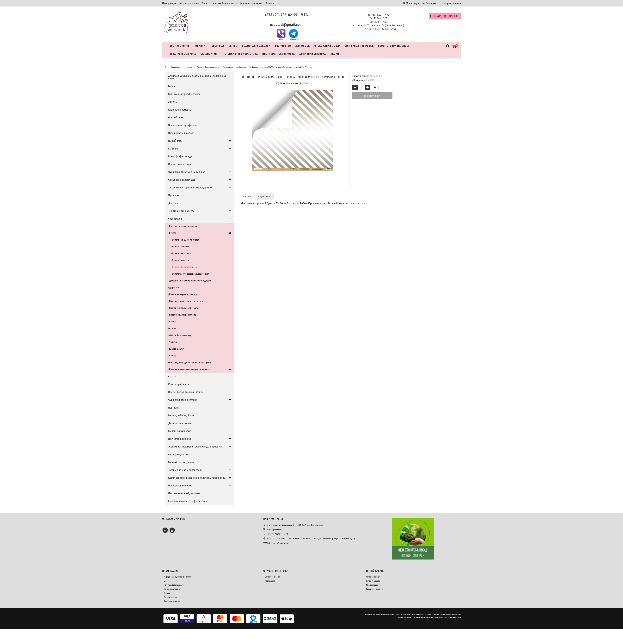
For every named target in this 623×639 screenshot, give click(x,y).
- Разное (172, 321)
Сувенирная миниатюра (181, 133)
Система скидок (170, 597)
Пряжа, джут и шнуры (180, 164)
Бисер (171, 86)
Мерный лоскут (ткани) (181, 462)
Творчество (283, 45)
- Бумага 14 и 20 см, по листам (185, 239)
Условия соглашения (251, 3)
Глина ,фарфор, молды (180, 156)
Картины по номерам (179, 109)
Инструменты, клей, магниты (184, 493)
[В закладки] (375, 87)
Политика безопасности (224, 3)
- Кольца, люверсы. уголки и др (183, 294)
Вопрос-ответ (264, 196)
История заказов (373, 581)
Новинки (199, 45)
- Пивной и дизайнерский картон (183, 308)
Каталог (269, 3)
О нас (205, 3)
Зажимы (172, 101)
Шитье (233, 45)
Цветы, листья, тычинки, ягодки (185, 392)
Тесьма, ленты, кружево (181, 210)
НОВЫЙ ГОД (175, 140)
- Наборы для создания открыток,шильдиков (189, 362)
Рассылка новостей (374, 589)
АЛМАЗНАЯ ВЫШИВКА (312, 53)
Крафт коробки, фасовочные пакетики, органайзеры (197, 477)
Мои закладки (372, 585)
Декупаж (173, 203)
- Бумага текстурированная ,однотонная (190, 274)
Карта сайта (270, 581)
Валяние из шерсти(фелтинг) (184, 94)
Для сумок (302, 45)
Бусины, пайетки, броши (181, 415)
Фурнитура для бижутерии (182, 399)
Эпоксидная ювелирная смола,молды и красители (195, 446)
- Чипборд (172, 342)
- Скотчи (172, 328)
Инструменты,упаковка (278, 53)
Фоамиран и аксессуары (181, 179)
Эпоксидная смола (327, 45)
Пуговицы (173, 195)
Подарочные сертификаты (182, 125)
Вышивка (173, 148)
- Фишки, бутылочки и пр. (180, 335)
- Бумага (172, 233)
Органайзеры (175, 117)
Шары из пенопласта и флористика (187, 501)
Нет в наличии (372, 96)
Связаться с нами (272, 577)
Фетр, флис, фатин (178, 454)
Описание (247, 196)
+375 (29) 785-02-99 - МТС (286, 15)
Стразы (172, 376)
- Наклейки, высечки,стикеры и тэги (185, 301)
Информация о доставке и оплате (180, 3)
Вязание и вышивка (183, 53)
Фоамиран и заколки (256, 45)
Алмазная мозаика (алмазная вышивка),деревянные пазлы (197, 77)
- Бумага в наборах (180, 246)
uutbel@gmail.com (288, 24)
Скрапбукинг (209, 53)
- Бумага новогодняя (181, 253)
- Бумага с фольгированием (184, 267)
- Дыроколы (174, 287)
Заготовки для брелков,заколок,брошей (190, 187)
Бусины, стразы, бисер (394, 45)
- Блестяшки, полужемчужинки (182, 226)
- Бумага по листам (180, 260)
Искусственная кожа (179, 438)
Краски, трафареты (178, 384)
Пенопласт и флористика (240, 53)
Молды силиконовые (179, 431)
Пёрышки (173, 407)
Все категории (179, 45)
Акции (334, 53)
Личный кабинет (373, 577)
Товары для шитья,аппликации (185, 469)
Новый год (217, 45)
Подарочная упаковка (180, 485)
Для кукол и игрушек (359, 45)
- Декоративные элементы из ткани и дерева (189, 280)
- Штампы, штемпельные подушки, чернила (189, 369)
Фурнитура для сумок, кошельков (186, 172)
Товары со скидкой (172, 601)
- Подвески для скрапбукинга (182, 314)
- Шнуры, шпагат (176, 348)
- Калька (172, 355)
